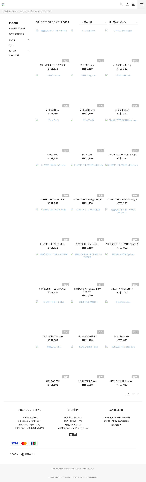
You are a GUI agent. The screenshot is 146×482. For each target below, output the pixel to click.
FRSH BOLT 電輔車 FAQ (29, 424)
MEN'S (30, 11)
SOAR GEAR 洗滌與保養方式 (116, 421)
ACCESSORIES (16, 34)
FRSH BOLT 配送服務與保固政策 (29, 428)
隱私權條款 (116, 424)
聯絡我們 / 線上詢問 (73, 417)
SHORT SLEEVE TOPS (43, 11)
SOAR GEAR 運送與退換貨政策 (116, 417)
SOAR (12, 39)
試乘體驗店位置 (30, 417)
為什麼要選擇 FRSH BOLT (29, 421)
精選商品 (13, 22)
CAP (11, 45)
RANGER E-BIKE (17, 28)
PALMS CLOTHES (19, 11)
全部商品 (6, 11)
